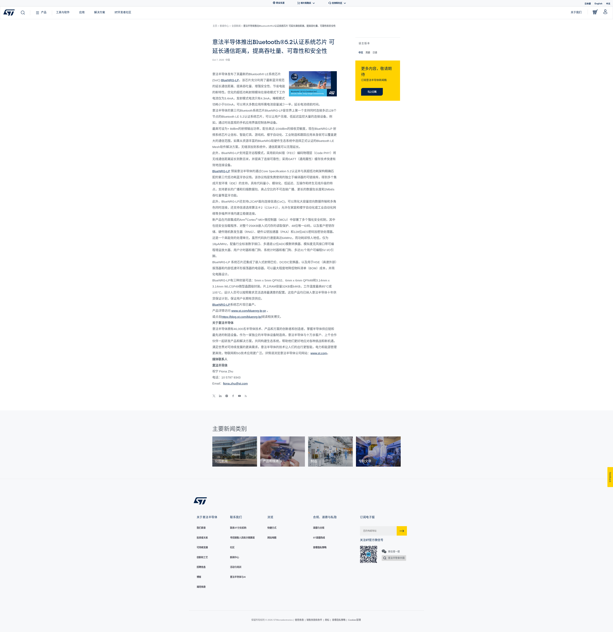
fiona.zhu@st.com (235, 383)
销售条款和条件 (314, 620)
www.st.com (318, 353)
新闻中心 (234, 557)
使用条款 (299, 620)
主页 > (216, 26)
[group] (234, 451)
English (598, 3)
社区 (232, 547)
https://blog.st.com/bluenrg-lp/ (241, 316)
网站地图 (271, 537)
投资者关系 (202, 537)
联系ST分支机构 (238, 527)
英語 (368, 52)
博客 (199, 577)
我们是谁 (201, 527)
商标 (327, 620)
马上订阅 (371, 92)
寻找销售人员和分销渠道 (242, 537)
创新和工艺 (202, 557)
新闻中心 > (225, 26)
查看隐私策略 (319, 547)
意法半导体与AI (238, 577)
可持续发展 (202, 547)
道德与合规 (318, 527)
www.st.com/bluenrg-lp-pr (248, 310)
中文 (361, 52)
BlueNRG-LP (230, 80)
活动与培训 (235, 567)
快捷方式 (271, 527)
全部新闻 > (237, 26)
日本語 (588, 3)
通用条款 (201, 587)
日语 (375, 52)
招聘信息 (201, 567)
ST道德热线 (319, 537)
